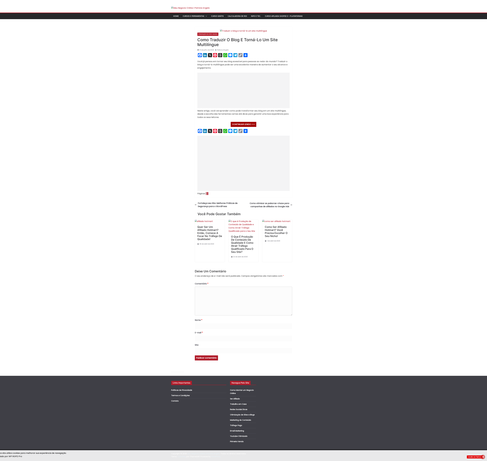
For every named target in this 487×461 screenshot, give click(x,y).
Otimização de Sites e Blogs (207, 34)
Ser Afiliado (235, 398)
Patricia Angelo (223, 50)
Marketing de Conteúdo (240, 420)
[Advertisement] (243, 90)
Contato (175, 401)
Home (176, 16)
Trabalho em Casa (238, 404)
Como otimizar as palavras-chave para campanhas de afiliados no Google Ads (269, 205)
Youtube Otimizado (238, 436)
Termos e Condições (180, 395)
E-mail (199, 332)
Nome (198, 320)
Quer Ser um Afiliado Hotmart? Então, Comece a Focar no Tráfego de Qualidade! (209, 233)
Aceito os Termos (475, 457)
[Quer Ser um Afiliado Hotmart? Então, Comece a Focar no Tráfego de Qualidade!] (204, 221)
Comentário (201, 283)
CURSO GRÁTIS (217, 16)
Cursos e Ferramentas (193, 16)
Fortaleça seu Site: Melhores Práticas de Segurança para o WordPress (218, 205)
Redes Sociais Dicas (238, 409)
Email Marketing (237, 431)
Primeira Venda (237, 441)
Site (196, 344)
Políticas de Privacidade (181, 390)
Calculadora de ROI (237, 16)
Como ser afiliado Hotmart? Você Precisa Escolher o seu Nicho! (276, 231)
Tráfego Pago (236, 425)
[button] (205, 16)
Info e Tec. (256, 16)
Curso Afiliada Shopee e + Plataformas (284, 16)
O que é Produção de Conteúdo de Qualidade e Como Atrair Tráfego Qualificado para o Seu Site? (242, 244)
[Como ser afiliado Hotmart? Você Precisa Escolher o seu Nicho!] (276, 221)
